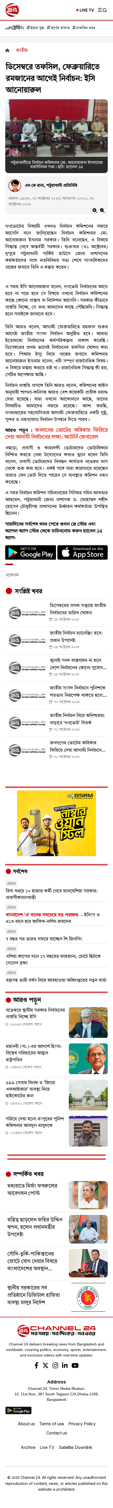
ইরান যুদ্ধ (37, 28)
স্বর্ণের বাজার (60, 28)
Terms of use (51, 1423)
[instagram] (55, 1366)
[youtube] (75, 1366)
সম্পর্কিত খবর (28, 1174)
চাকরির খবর (85, 28)
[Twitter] (45, 1366)
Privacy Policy (82, 1423)
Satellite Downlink (75, 1447)
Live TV (47, 1447)
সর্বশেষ (19, 872)
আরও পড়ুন (26, 1000)
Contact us (56, 1433)
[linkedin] (65, 1366)
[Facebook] (36, 1366)
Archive (28, 1447)
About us (26, 1423)
